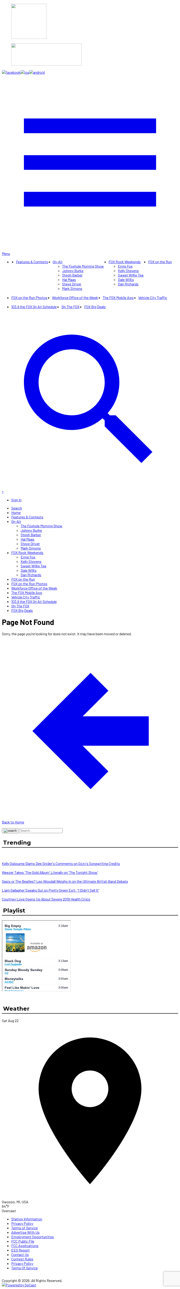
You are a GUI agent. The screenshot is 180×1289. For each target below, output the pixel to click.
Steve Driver (71, 284)
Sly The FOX (70, 306)
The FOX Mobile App (118, 297)
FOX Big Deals (95, 306)
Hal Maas (69, 279)
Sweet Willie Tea (130, 275)
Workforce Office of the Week (75, 297)
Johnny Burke (72, 270)
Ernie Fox (125, 266)
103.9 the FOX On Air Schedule (34, 306)
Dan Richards (128, 284)
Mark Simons (72, 288)
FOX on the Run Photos (29, 297)
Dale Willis (126, 279)
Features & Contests (32, 261)
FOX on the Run (160, 261)
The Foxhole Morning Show (83, 266)
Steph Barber (72, 275)
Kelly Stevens (128, 270)
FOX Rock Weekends (125, 261)
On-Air (58, 261)
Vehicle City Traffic (152, 297)
